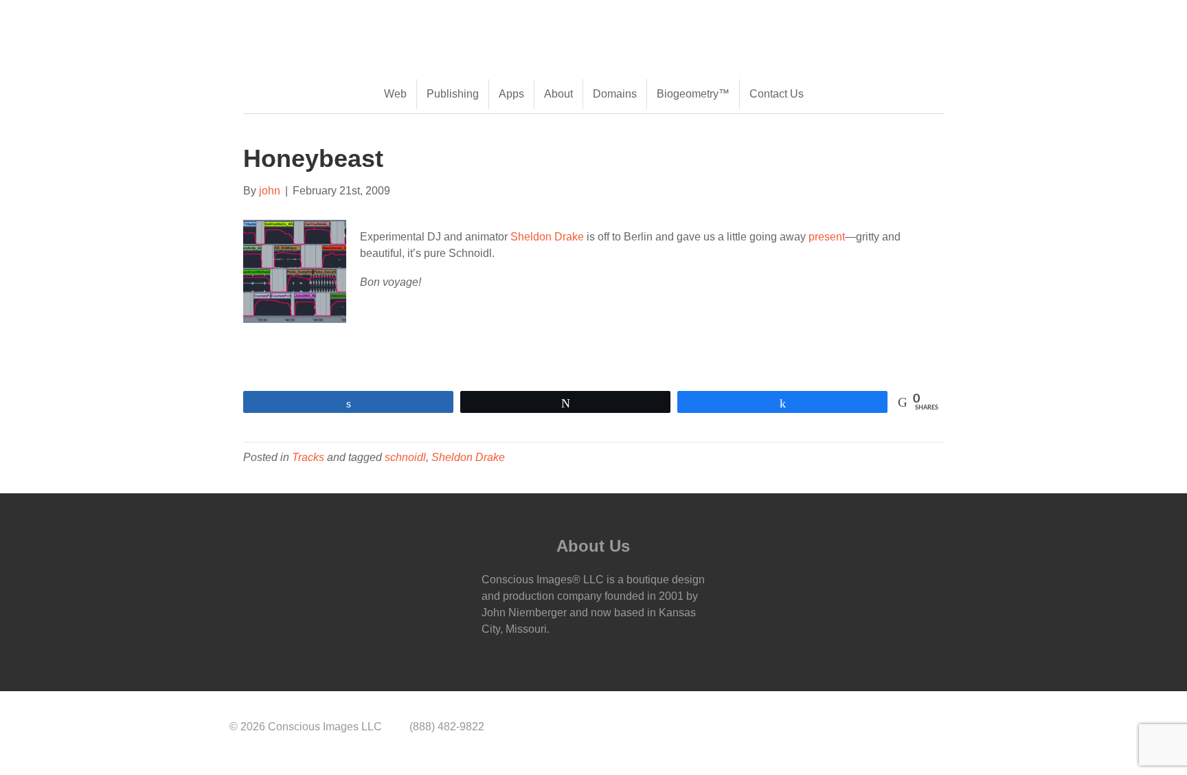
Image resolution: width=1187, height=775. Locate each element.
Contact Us (776, 94)
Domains (615, 94)
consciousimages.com (367, 21)
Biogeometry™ (693, 94)
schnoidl (405, 457)
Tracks (308, 457)
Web (395, 94)
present (827, 237)
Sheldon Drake (547, 237)
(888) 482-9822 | (271, 21)
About (558, 94)
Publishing (453, 94)
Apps (511, 94)
